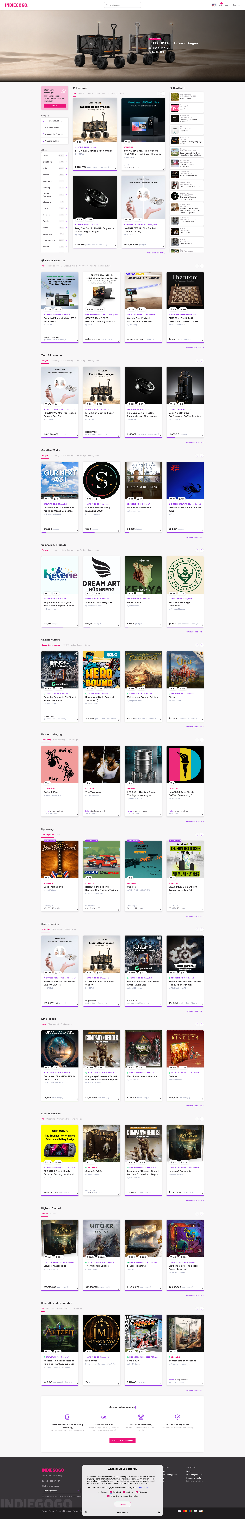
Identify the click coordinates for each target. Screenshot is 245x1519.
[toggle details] (116, 170)
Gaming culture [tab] (104, 266)
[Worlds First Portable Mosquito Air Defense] (143, 290)
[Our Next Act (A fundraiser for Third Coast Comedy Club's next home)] (59, 480)
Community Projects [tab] (87, 266)
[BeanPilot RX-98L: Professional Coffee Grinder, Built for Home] (185, 385)
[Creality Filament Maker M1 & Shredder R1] (59, 290)
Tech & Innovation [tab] (85, 93)
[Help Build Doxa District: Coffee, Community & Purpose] (185, 764)
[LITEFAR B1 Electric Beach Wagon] (95, 120)
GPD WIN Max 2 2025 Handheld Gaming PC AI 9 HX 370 (101, 321)
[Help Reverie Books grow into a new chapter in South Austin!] (59, 575)
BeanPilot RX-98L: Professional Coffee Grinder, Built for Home (185, 416)
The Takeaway (93, 792)
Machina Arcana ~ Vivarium (142, 1076)
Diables (173, 1076)
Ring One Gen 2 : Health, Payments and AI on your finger (141, 416)
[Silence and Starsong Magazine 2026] (101, 480)
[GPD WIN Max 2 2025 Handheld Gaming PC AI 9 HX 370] (101, 290)
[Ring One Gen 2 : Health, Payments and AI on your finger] (95, 198)
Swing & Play (51, 792)
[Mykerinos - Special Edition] (143, 669)
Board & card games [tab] (51, 645)
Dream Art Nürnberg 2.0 (98, 602)
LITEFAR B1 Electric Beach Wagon (93, 150)
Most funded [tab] (57, 929)
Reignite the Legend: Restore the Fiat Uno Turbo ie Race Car (100, 890)
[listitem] (54, 155)
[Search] (107, 5)
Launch (54, 106)
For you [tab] (45, 360)
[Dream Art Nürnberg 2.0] (101, 575)
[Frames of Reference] (143, 480)
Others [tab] (87, 645)
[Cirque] (185, 669)
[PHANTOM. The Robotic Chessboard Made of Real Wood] (185, 290)
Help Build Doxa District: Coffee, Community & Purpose (182, 795)
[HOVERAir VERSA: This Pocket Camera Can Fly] (143, 198)
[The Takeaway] (101, 764)
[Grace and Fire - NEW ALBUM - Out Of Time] (59, 1048)
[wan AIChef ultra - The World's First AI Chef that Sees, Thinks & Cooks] (143, 120)
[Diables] (185, 1048)
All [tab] (74, 93)
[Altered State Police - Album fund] (185, 480)
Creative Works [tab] (102, 93)
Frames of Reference (139, 507)
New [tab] (58, 834)
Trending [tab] (46, 929)
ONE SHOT (132, 886)
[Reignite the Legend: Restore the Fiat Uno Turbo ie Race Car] (101, 859)
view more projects (155, 253)
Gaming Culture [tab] (117, 93)
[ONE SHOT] (143, 859)
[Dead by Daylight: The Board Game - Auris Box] (59, 669)
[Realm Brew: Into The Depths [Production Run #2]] (185, 954)
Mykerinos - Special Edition (142, 697)
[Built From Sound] (59, 859)
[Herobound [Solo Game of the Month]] (101, 669)
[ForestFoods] (143, 575)
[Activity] (220, 5)
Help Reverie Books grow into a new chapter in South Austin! (59, 605)
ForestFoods (134, 602)
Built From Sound (53, 886)
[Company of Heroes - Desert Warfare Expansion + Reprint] (101, 1048)
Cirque (172, 697)
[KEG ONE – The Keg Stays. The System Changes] (143, 764)
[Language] (214, 5)
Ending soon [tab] (93, 360)
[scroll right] (163, 93)
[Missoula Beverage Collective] (185, 575)
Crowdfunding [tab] (68, 360)
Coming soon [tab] (48, 834)
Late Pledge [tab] (81, 360)
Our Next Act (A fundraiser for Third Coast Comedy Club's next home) (59, 510)
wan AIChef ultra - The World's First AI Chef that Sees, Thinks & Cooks (142, 154)
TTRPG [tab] (66, 645)
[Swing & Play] (59, 764)
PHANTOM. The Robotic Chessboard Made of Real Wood (183, 321)
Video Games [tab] (76, 645)
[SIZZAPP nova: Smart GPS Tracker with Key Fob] (185, 859)
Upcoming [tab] (55, 360)
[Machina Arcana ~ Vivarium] (143, 1048)
